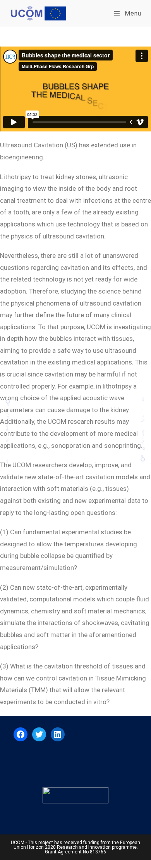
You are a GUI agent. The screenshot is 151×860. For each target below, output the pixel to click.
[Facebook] (20, 734)
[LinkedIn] (58, 734)
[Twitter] (39, 734)
